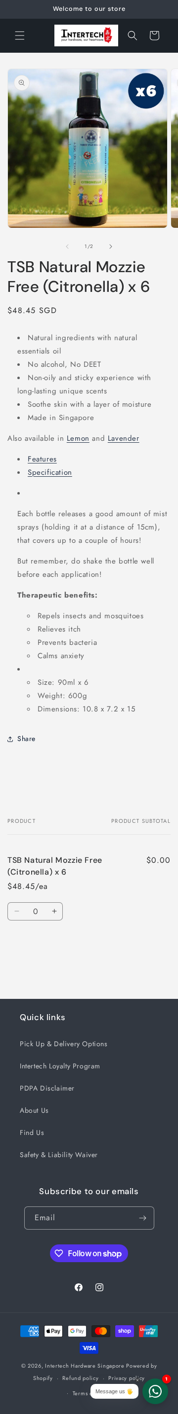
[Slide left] (67, 246)
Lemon (78, 438)
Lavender (123, 438)
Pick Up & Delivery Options (64, 1044)
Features (42, 459)
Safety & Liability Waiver (59, 1155)
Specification (50, 472)
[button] (20, 35)
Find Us (32, 1132)
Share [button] (26, 738)
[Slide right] (111, 246)
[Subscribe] (143, 1218)
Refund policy (80, 1378)
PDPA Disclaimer (47, 1088)
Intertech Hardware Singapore (85, 1366)
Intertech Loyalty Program (60, 1066)
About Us (34, 1110)
